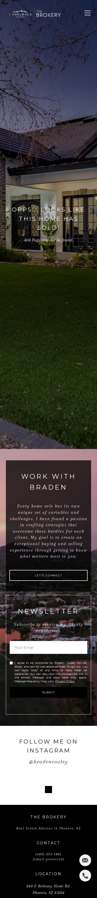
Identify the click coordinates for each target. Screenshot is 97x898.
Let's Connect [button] (48, 575)
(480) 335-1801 (48, 854)
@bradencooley (48, 762)
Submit (48, 692)
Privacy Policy (65, 681)
